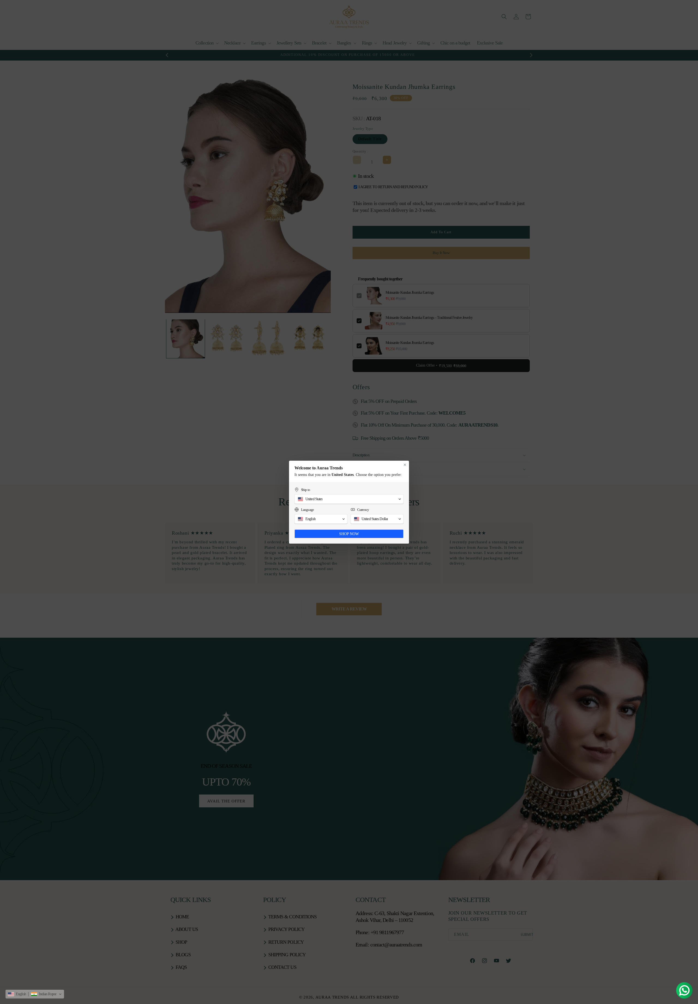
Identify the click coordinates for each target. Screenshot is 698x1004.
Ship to (305, 490)
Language (307, 510)
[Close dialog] (405, 465)
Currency (363, 510)
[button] (34, 994)
